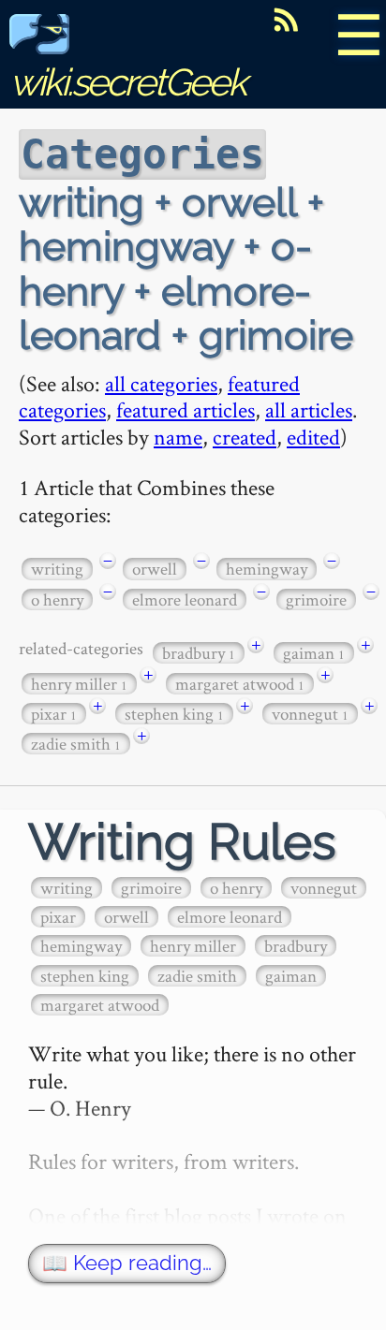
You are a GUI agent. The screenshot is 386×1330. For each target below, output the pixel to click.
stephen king (174, 713)
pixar (54, 713)
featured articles (185, 409)
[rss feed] (286, 20)
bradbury (198, 653)
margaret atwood (239, 683)
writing (57, 568)
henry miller (79, 683)
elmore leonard (184, 599)
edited (313, 436)
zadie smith (76, 743)
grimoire (316, 599)
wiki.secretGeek (127, 82)
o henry (57, 599)
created (244, 436)
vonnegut (310, 713)
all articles (308, 409)
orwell (154, 568)
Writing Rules (182, 841)
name (178, 436)
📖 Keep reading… (127, 1263)
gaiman (314, 653)
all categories (161, 383)
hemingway (266, 568)
